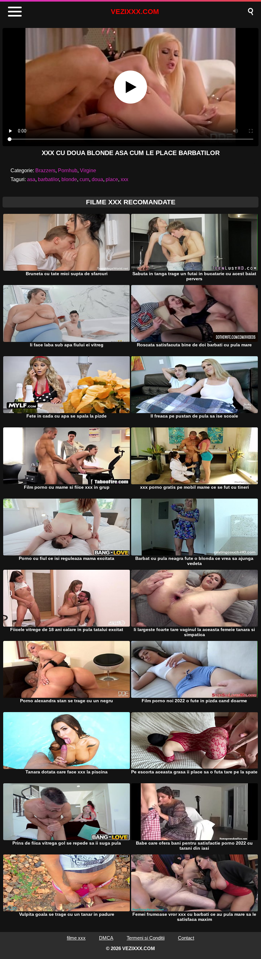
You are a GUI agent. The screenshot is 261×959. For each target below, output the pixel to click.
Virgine (88, 170)
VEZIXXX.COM (135, 12)
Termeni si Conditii (146, 938)
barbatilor (48, 179)
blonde (69, 179)
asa (31, 179)
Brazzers (45, 170)
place (112, 179)
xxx (124, 179)
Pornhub (67, 170)
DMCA (106, 938)
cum (84, 179)
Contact (186, 938)
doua (97, 179)
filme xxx (76, 938)
